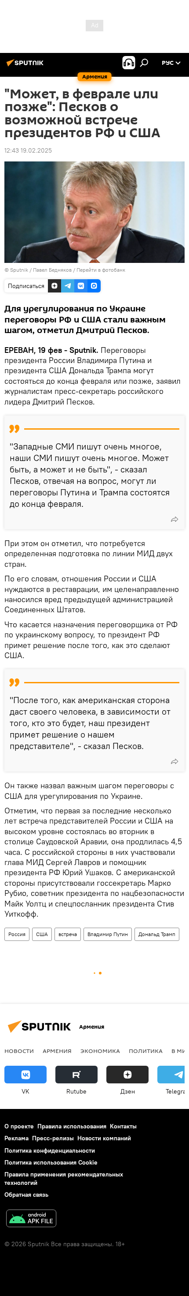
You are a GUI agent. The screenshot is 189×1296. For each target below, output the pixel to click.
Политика (146, 1051)
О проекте (19, 1126)
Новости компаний (104, 1138)
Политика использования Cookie (51, 1162)
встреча (67, 934)
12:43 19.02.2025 (28, 150)
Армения (57, 1051)
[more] (174, 519)
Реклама (16, 1138)
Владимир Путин (107, 934)
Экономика (100, 1051)
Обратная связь (26, 1195)
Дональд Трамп (156, 934)
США (42, 934)
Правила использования (71, 1126)
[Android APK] (31, 1219)
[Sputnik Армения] (26, 66)
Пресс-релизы (53, 1138)
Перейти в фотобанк (100, 269)
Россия (16, 934)
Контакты (123, 1126)
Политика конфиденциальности (49, 1150)
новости (19, 1051)
